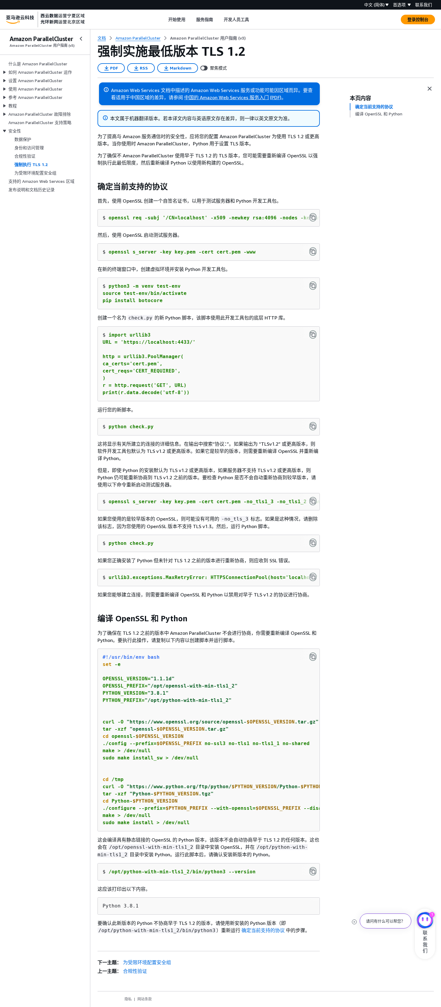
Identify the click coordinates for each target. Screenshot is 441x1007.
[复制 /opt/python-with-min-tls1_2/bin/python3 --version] (312, 871)
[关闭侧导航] (81, 38)
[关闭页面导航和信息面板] (429, 89)
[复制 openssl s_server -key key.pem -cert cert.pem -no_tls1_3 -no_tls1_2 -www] (312, 501)
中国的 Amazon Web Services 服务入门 (226, 97)
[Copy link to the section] (92, 187)
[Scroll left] (164, 19)
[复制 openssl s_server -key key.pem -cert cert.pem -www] (312, 251)
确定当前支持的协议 (263, 930)
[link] (208, 38)
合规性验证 (135, 971)
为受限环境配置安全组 (147, 962)
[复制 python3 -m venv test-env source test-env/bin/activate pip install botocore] (312, 285)
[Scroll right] (253, 19)
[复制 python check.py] (312, 426)
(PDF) (275, 97)
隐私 (128, 999)
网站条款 (144, 999)
